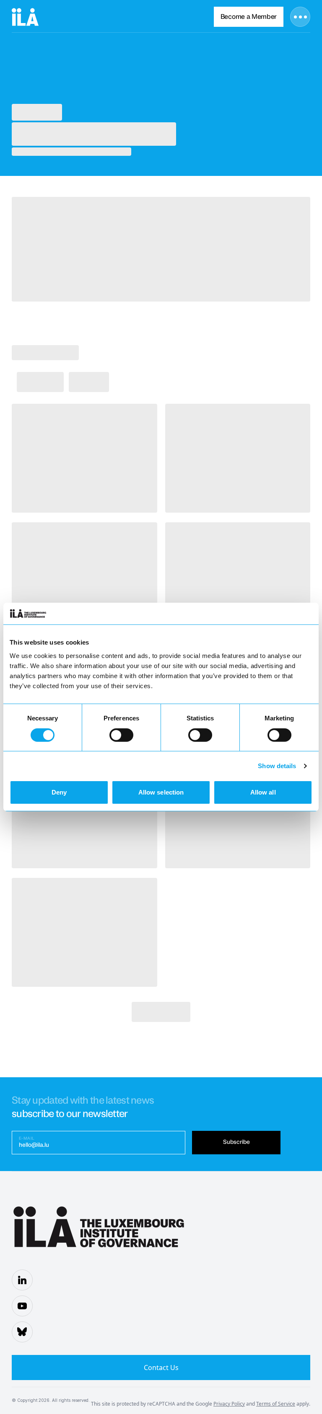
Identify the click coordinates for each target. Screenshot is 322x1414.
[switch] (121, 735)
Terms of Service (275, 1403)
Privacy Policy (229, 1403)
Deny (59, 792)
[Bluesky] (22, 1331)
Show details (277, 765)
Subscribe (236, 1142)
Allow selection (161, 792)
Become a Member (249, 16)
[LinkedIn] (22, 1280)
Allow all (263, 792)
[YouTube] (22, 1305)
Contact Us (161, 1367)
